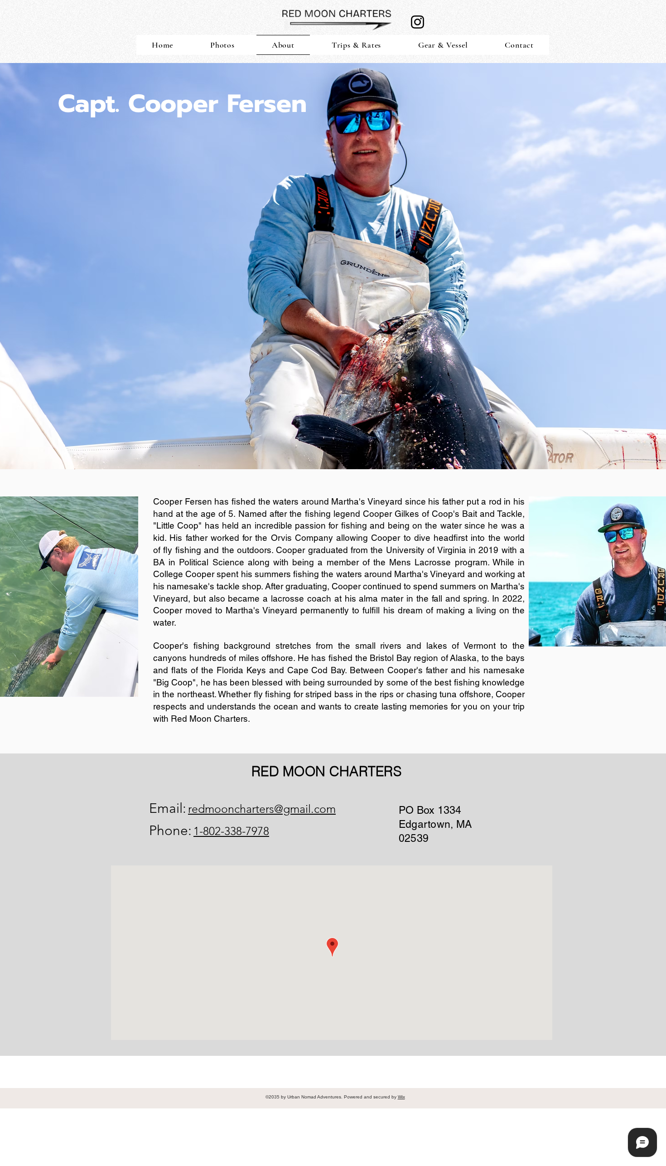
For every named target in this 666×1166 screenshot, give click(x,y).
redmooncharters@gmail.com (262, 809)
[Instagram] (417, 22)
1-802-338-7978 (231, 831)
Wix (401, 1096)
